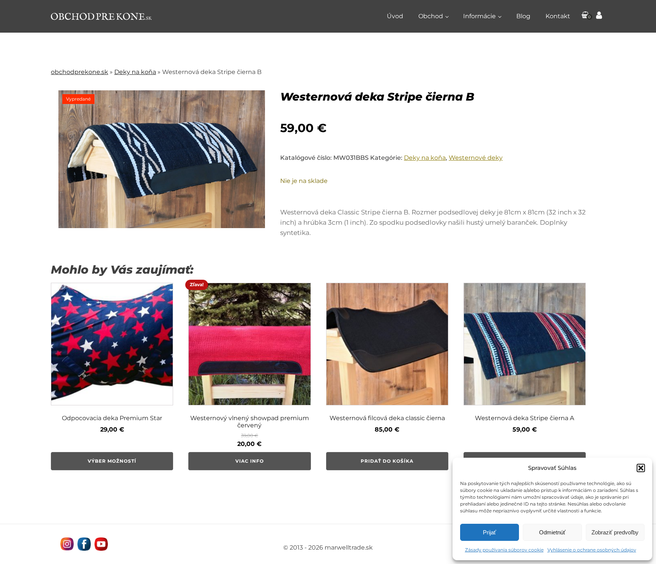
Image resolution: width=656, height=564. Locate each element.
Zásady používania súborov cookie (504, 550)
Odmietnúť (552, 532)
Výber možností (112, 461)
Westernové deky (476, 157)
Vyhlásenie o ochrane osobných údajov (591, 550)
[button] (641, 468)
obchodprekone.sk (79, 72)
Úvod (395, 16)
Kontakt (558, 16)
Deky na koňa (135, 72)
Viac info (249, 461)
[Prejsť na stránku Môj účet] (599, 16)
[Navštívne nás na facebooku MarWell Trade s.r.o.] (84, 544)
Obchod (430, 16)
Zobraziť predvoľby (615, 532)
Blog (523, 16)
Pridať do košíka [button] (387, 461)
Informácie (479, 16)
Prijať (489, 532)
